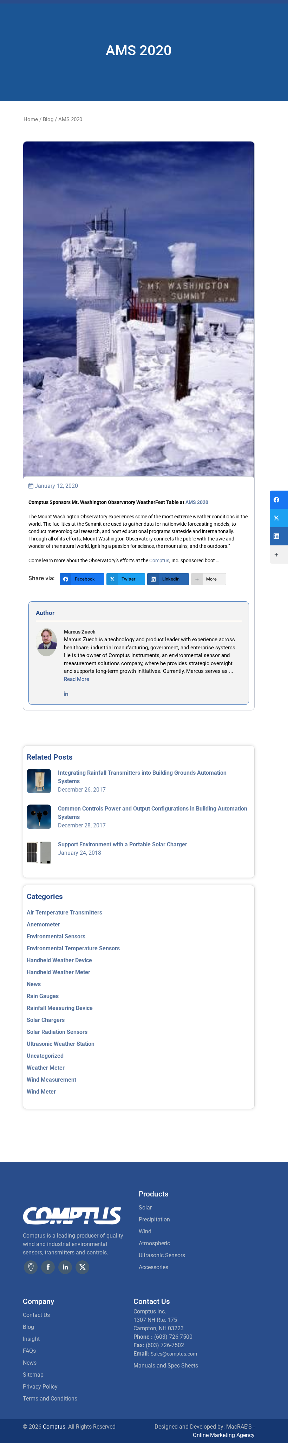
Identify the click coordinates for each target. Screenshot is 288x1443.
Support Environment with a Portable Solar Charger (122, 844)
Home (31, 119)
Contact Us (36, 1315)
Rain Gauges (43, 996)
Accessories (153, 1267)
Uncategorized (45, 1055)
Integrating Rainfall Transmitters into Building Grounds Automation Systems (142, 777)
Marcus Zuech (80, 632)
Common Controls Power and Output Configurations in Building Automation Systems (152, 812)
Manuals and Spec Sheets (165, 1365)
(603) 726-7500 (173, 1336)
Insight (31, 1339)
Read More (76, 679)
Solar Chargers (46, 1020)
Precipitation (154, 1219)
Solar (145, 1207)
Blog (48, 119)
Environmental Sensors (56, 936)
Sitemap (33, 1374)
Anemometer (43, 924)
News (34, 984)
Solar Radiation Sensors (57, 1032)
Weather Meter (46, 1067)
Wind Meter (41, 1091)
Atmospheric (154, 1243)
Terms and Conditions (50, 1398)
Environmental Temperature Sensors (73, 948)
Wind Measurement (51, 1079)
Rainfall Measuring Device (60, 1008)
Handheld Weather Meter (58, 972)
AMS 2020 (196, 502)
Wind (145, 1231)
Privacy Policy (40, 1386)
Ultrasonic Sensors (162, 1255)
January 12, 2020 (55, 486)
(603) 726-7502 (165, 1345)
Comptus (159, 560)
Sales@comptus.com (174, 1354)
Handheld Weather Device (59, 960)
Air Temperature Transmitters (64, 912)
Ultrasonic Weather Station (60, 1044)
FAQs (29, 1350)
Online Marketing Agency (224, 1435)
